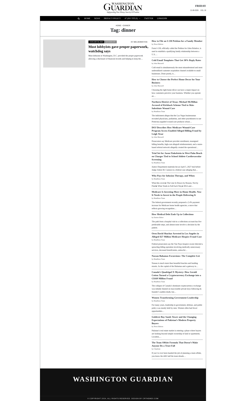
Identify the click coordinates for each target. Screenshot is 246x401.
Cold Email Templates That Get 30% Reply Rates (176, 60)
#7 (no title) (131, 18)
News (97, 18)
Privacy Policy (112, 18)
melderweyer (140, 42)
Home (87, 18)
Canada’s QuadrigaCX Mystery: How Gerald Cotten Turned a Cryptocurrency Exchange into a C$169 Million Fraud (176, 275)
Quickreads (110, 42)
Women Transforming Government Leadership (175, 297)
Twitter (148, 18)
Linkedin (162, 18)
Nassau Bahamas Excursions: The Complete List (176, 256)
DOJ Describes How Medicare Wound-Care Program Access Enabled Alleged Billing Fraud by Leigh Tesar (176, 130)
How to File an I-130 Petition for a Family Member (177, 41)
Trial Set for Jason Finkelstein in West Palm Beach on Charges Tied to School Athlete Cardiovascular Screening (177, 156)
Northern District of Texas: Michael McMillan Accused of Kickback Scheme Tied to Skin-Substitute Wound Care (174, 105)
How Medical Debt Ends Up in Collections (173, 214)
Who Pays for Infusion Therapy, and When (173, 175)
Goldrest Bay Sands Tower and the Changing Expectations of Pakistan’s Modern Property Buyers (174, 320)
